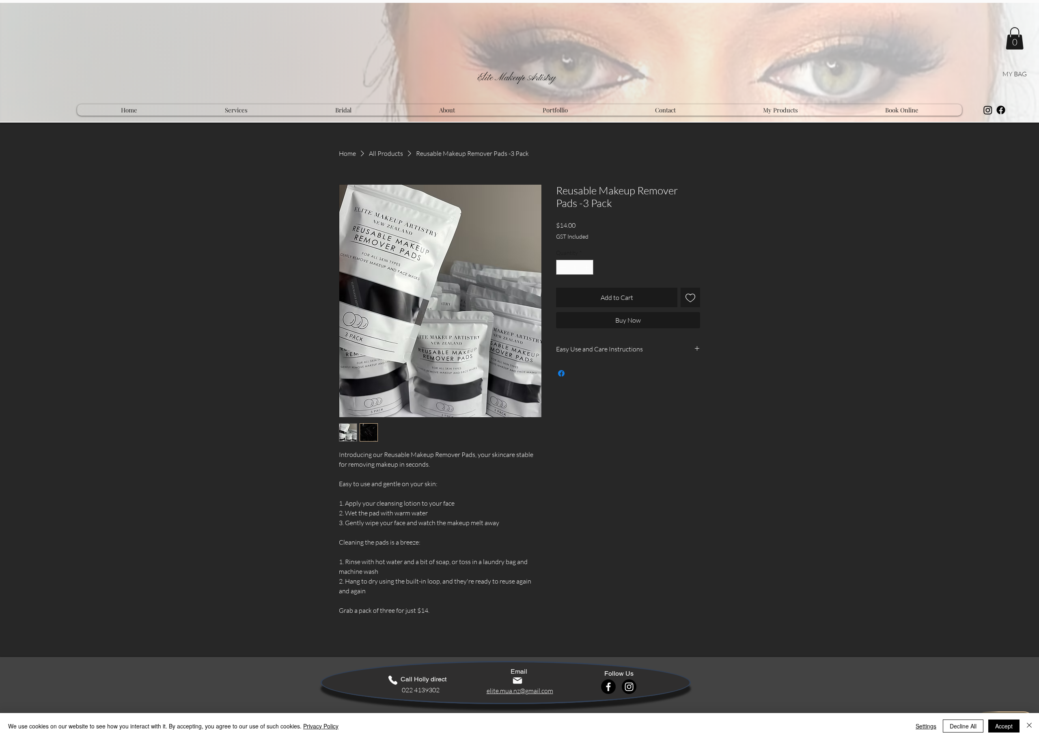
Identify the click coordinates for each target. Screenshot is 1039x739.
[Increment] (587, 267)
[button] (1014, 38)
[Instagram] (988, 110)
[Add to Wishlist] (690, 297)
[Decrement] (562, 267)
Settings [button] (926, 726)
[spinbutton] (574, 267)
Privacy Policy (320, 726)
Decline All (963, 726)
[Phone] (392, 680)
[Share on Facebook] (561, 373)
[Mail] (517, 680)
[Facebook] (1001, 110)
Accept (1004, 726)
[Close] (1029, 726)
